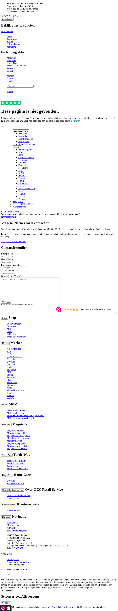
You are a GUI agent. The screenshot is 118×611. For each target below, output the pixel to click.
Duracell (22, 165)
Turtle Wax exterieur (16, 461)
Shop (4, 318)
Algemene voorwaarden (18, 562)
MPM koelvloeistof (15, 413)
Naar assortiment (8, 217)
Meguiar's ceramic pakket (18, 435)
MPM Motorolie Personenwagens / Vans (25, 415)
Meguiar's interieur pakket (19, 438)
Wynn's (21, 199)
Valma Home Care (26, 188)
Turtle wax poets (14, 466)
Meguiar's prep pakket (17, 443)
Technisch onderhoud (16, 65)
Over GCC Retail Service (24, 204)
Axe (20, 152)
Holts (20, 170)
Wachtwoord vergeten (17, 530)
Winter (10, 71)
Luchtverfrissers (25, 139)
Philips (21, 175)
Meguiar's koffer (14, 441)
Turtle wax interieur (16, 463)
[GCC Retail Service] (11, 16)
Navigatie (6, 517)
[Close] (2, 126)
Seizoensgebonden (26, 144)
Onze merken (7, 31)
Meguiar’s (11, 47)
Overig (10, 331)
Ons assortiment (21, 131)
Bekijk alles (18, 201)
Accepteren (7, 590)
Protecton (22, 178)
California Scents (26, 157)
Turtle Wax (12, 39)
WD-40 (21, 196)
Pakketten (11, 60)
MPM (9, 36)
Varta (20, 191)
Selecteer (6, 603)
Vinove (21, 194)
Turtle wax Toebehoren (17, 468)
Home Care (12, 63)
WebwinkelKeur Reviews (62, 607)
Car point (22, 160)
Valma (10, 41)
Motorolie (11, 58)
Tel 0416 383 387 (18, 241)
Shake (21, 181)
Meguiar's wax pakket (17, 446)
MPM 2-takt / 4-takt (16, 410)
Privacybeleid (13, 559)
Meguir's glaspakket (16, 430)
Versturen (6, 302)
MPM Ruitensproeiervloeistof (20, 418)
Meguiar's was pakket (17, 448)
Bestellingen (12, 522)
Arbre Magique (14, 44)
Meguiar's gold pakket (17, 433)
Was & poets (12, 68)
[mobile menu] (8, 97)
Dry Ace (22, 162)
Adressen (11, 528)
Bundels (10, 78)
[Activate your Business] (8, 575)
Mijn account (15, 211)
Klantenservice (13, 81)
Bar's (20, 155)
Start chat (5, 241)
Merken (10, 76)
